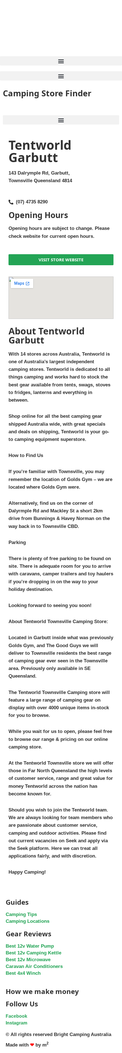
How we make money (42, 991)
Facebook (16, 1016)
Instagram (16, 1023)
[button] (61, 61)
